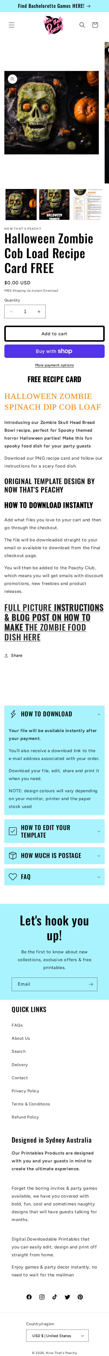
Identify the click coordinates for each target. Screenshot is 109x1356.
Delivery (20, 1064)
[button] (11, 25)
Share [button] (17, 655)
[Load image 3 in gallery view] (87, 204)
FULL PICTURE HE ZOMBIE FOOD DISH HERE (54, 622)
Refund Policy (25, 1117)
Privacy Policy (25, 1091)
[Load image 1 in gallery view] (21, 204)
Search (19, 1051)
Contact (20, 1077)
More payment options (54, 365)
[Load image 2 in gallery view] (54, 204)
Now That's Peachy (61, 1353)
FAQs (17, 1025)
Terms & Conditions (31, 1104)
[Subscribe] (90, 984)
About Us (21, 1038)
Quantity (12, 300)
